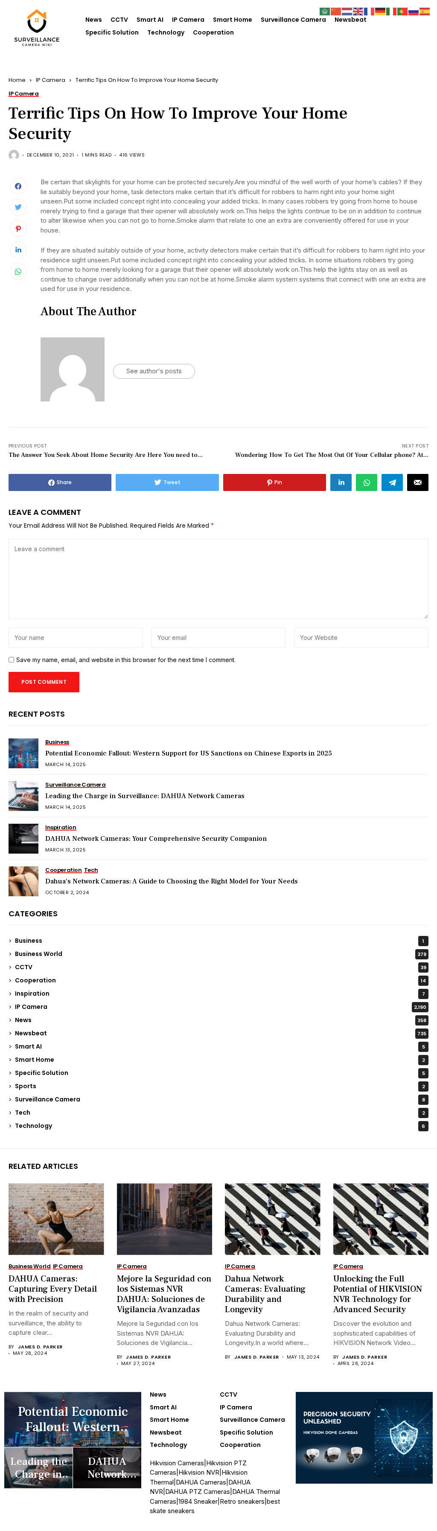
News (93, 19)
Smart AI (150, 19)
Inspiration (220, 993)
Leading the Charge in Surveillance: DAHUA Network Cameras (145, 796)
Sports (220, 1086)
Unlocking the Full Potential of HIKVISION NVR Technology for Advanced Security (377, 1294)
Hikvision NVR (198, 1472)
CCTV (119, 19)
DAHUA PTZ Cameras (197, 1491)
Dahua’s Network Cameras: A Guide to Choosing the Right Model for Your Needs (171, 881)
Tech (220, 1112)
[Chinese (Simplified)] (336, 11)
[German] (380, 11)
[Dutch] (347, 11)
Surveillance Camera (293, 19)
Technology (165, 32)
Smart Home (232, 19)
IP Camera (188, 19)
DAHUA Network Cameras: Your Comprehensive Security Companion (156, 838)
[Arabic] (325, 11)
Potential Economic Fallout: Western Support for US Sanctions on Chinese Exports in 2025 (188, 753)
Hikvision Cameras (177, 1463)
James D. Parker (40, 1347)
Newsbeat (351, 19)
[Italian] (391, 11)
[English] (358, 11)
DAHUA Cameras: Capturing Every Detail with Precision (53, 1289)
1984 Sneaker (198, 1501)
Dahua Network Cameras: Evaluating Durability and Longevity (265, 1294)
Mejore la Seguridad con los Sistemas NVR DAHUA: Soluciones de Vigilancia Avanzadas (164, 1294)
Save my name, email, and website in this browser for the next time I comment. (126, 660)
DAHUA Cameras (201, 1482)
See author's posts (154, 371)
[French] (369, 11)
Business (219, 940)
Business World (220, 954)
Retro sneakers (242, 1501)
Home (17, 80)
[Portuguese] (402, 11)
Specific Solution (112, 32)
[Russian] (414, 11)
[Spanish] (425, 11)
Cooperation (213, 32)
